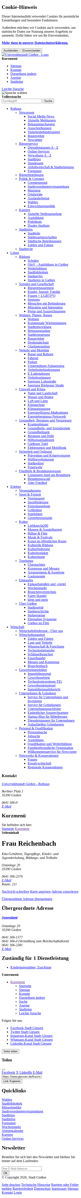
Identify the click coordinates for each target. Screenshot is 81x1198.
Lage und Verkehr (40, 642)
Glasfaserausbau (39, 346)
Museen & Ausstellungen (45, 529)
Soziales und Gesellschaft (36, 284)
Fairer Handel (37, 596)
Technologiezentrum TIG (45, 681)
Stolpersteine (36, 615)
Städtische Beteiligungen (44, 241)
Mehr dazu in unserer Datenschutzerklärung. (35, 43)
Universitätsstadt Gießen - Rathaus (25, 784)
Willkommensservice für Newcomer (52, 751)
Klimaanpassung (39, 409)
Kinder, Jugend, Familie (44, 292)
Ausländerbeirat (38, 198)
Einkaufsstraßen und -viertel (47, 584)
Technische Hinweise (35, 1185)
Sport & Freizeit (30, 494)
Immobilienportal (39, 674)
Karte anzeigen (40, 891)
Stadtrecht (26, 249)
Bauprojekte (36, 136)
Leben (14, 253)
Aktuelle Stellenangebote (45, 214)
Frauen (32, 759)
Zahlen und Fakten (40, 245)
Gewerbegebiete (39, 677)
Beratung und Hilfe (41, 436)
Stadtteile (34, 233)
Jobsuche (34, 736)
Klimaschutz (36, 405)
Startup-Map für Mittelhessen (47, 716)
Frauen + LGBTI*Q (42, 295)
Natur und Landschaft (42, 393)
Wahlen (33, 202)
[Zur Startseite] (25, 55)
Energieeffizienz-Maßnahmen (48, 412)
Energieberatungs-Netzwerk (47, 416)
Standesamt (35, 163)
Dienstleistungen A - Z (43, 147)
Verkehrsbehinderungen (44, 132)
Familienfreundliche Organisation (50, 748)
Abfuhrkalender (12, 1131)
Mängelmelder (11, 1107)
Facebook (8, 1072)
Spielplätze (35, 514)
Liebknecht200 (38, 525)
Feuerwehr (35, 467)
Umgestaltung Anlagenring (46, 366)
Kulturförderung (39, 549)
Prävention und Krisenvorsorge (49, 455)
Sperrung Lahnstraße (42, 381)
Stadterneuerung (39, 334)
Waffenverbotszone (41, 459)
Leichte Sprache (13, 89)
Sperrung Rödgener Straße (46, 385)
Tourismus (26, 561)
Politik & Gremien (31, 179)
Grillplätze (35, 510)
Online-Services (38, 151)
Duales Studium (38, 225)
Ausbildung (36, 218)
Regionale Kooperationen (45, 767)
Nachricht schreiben (15, 891)
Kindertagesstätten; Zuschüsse (30, 967)
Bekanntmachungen (41, 124)
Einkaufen (26, 580)
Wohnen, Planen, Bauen (35, 315)
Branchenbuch (38, 666)
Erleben (15, 486)
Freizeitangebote (39, 506)
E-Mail (6, 806)
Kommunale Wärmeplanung (47, 323)
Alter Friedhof (37, 483)
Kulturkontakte (38, 553)
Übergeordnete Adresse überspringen (27, 899)
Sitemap (15, 66)
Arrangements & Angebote (46, 572)
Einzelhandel (36, 658)
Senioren (34, 299)
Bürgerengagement (41, 288)
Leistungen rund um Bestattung (49, 475)
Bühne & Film (37, 533)
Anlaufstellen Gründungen (46, 724)
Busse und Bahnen (40, 354)
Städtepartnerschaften (42, 237)
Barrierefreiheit (23, 1188)
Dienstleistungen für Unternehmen (51, 720)
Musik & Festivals (40, 537)
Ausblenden (10, 50)
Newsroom (26, 112)
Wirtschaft (17, 627)
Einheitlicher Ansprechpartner (48, 713)
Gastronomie (36, 576)
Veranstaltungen (30, 490)
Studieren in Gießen (41, 280)
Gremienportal (37, 182)
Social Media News (41, 116)
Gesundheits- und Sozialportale (49, 428)
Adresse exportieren (65, 891)
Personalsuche (37, 732)
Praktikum (35, 221)
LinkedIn (25, 1072)
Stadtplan (16, 81)
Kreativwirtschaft (39, 763)
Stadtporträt (35, 607)
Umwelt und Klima (32, 389)
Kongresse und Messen (43, 568)
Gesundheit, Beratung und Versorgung (45, 420)
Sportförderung (38, 502)
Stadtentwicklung (39, 327)
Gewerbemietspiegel (42, 685)
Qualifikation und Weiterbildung (50, 744)
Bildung (24, 257)
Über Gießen (28, 603)
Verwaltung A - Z (39, 155)
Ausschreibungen (39, 128)
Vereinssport (36, 498)
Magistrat (34, 190)
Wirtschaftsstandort (32, 635)
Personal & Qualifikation (36, 728)
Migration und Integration (45, 307)
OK (5, 1173)
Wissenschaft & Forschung (46, 646)
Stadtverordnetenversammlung (48, 186)
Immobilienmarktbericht (44, 689)
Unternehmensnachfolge (44, 709)
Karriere (24, 210)
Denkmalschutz (38, 342)
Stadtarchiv (35, 276)
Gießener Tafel (38, 444)
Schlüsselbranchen (40, 654)
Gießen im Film (38, 623)
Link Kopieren (12, 1081)
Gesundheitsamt (38, 432)
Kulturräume (36, 557)
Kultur (23, 522)
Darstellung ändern (23, 74)
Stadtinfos (26, 229)
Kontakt (15, 70)
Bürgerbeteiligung (31, 175)
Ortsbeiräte (35, 194)
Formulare (35, 171)
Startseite (8, 829)
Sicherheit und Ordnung (35, 451)
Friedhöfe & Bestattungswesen (40, 471)
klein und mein (38, 599)
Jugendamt (9, 917)
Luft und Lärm (38, 401)
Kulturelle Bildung (40, 545)
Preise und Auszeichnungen (46, 311)
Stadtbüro (34, 159)
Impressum (59, 1188)
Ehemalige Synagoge (42, 619)
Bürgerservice (28, 144)
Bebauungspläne (39, 331)
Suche (23, 1001)
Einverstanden (31, 50)
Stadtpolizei (36, 463)
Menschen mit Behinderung (46, 303)
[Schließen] (3, 1069)
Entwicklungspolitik (41, 206)
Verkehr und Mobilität (34, 350)
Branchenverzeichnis (42, 592)
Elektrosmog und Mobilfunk (47, 447)
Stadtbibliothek (38, 272)
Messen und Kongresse (43, 662)
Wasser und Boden (40, 397)
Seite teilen (10, 1051)
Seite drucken (11, 1185)
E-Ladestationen (39, 373)
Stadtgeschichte (38, 611)
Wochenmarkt (37, 588)
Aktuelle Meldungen (42, 120)
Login (18, 1192)
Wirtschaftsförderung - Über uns (41, 631)
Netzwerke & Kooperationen (39, 755)
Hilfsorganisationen (41, 440)
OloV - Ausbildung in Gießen (48, 264)
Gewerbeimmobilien (33, 670)
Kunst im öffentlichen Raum (47, 541)
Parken (32, 362)
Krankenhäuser (38, 424)
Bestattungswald (39, 479)
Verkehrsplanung (39, 377)
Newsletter (35, 140)
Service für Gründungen (44, 705)
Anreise (15, 77)
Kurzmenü (22, 829)
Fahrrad (33, 358)
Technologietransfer (41, 650)
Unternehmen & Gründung (37, 693)
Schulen (33, 260)
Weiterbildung (37, 268)
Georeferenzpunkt (40, 518)
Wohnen (33, 319)
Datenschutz (42, 1188)
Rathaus (15, 108)
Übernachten (36, 564)
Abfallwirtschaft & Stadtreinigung (51, 167)
